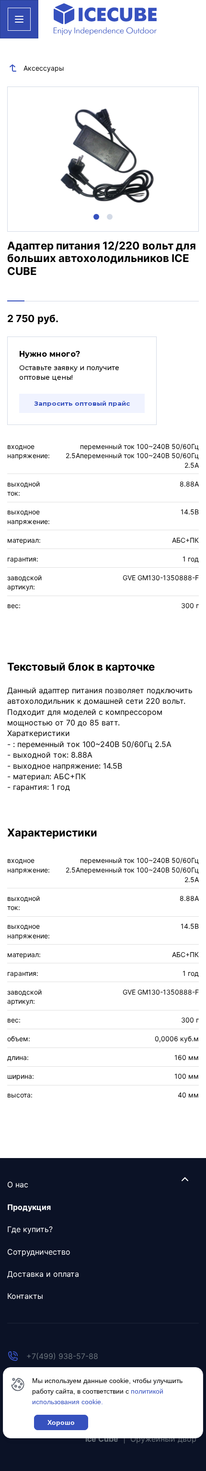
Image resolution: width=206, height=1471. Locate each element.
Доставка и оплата (43, 1274)
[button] (96, 217)
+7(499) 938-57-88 (62, 1356)
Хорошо (61, 1422)
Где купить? (30, 1229)
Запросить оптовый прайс (82, 403)
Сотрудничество (38, 1252)
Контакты (25, 1296)
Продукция (29, 1207)
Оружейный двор (163, 1439)
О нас (17, 1184)
